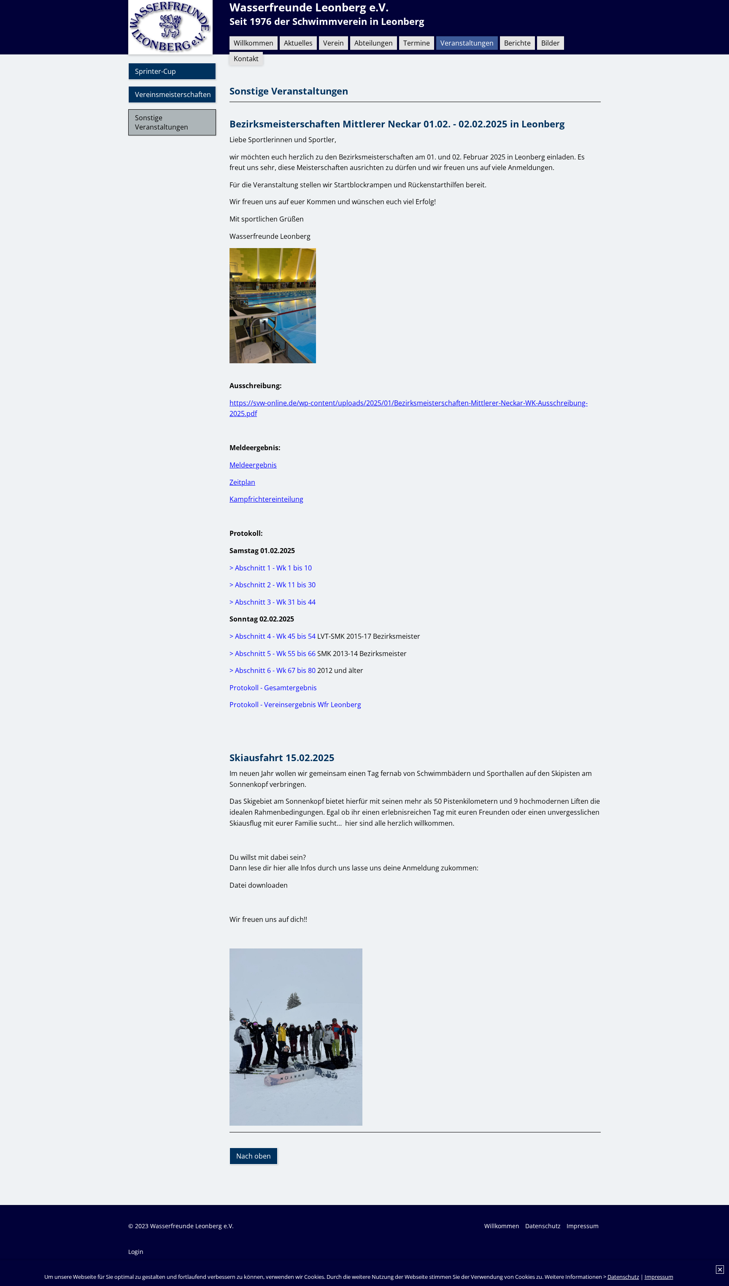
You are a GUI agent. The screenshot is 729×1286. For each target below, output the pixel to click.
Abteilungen (373, 43)
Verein (333, 43)
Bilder (550, 43)
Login (135, 1252)
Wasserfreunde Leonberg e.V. (309, 7)
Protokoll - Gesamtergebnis (273, 687)
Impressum (659, 1277)
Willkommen (253, 43)
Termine (416, 43)
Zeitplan (242, 482)
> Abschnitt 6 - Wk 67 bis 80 (273, 670)
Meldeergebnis (253, 465)
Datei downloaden (259, 885)
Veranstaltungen (467, 43)
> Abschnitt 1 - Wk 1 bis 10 (271, 568)
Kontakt (246, 58)
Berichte (517, 43)
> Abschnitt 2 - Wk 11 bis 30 (273, 584)
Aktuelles (298, 43)
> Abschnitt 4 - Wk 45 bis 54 (273, 636)
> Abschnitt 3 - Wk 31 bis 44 (273, 602)
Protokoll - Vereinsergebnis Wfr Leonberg (295, 704)
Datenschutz (623, 1277)
